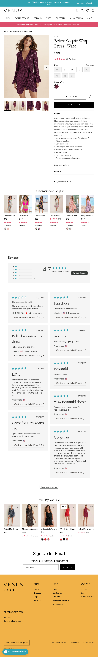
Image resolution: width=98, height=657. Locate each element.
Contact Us (57, 593)
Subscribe (67, 567)
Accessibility (58, 604)
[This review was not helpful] (41, 317)
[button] (15, 652)
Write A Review (79, 273)
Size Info (56, 597)
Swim (36, 589)
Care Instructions (61, 165)
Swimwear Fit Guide (61, 600)
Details (57, 114)
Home (6, 31)
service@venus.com (59, 642)
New (8, 18)
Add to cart (70, 97)
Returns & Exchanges (12, 621)
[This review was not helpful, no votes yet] (83, 350)
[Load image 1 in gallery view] (26, 66)
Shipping (7, 617)
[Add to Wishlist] (90, 96)
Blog (82, 593)
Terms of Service (88, 642)
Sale (89, 18)
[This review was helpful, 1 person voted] (37, 317)
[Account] (76, 10)
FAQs (55, 589)
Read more (71, 464)
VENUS (57, 36)
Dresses (38, 18)
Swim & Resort (22, 18)
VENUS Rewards (87, 597)
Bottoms (60, 18)
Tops (48, 18)
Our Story (84, 589)
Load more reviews (49, 487)
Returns (57, 171)
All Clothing (76, 18)
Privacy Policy (75, 642)
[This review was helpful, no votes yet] (79, 350)
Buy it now (74, 105)
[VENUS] (13, 10)
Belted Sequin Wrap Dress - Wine (21, 31)
